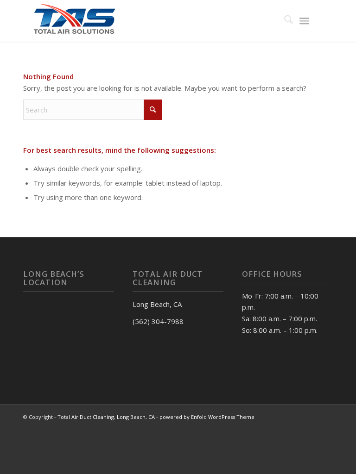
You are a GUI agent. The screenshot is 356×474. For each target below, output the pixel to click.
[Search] (284, 21)
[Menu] (304, 20)
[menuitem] (284, 21)
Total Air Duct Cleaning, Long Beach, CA (106, 416)
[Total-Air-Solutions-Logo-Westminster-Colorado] (73, 21)
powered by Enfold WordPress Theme (206, 416)
